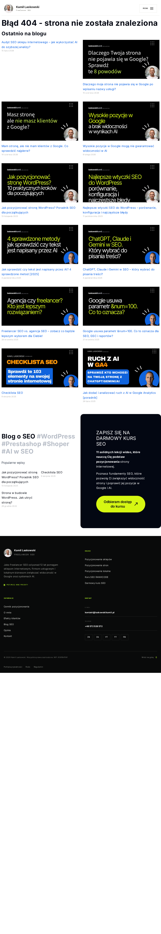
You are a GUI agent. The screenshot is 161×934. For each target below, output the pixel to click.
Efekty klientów (12, 618)
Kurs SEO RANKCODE (96, 577)
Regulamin (38, 667)
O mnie (7, 612)
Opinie (7, 630)
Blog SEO (9, 624)
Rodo (28, 667)
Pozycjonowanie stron (96, 565)
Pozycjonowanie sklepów (98, 559)
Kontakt (8, 636)
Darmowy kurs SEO (95, 583)
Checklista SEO (12, 392)
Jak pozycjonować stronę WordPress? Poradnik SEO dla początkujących (20, 477)
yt (106, 637)
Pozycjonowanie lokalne (98, 571)
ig (97, 637)
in (88, 637)
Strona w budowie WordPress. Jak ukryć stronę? (17, 497)
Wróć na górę (149, 657)
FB (124, 637)
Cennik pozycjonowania (16, 606)
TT (115, 637)
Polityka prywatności (13, 667)
